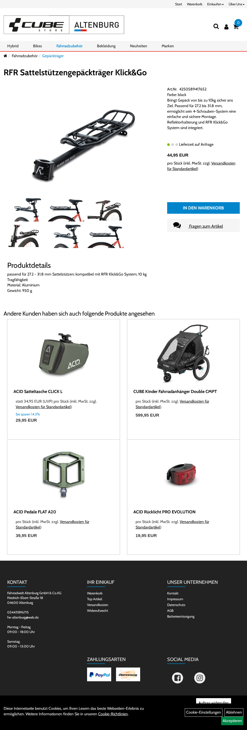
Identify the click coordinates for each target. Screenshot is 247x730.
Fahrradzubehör (69, 46)
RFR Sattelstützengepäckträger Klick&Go (75, 72)
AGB (170, 610)
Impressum (175, 599)
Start (178, 4)
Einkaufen (214, 4)
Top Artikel (94, 599)
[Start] (5, 56)
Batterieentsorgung (180, 616)
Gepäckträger (53, 56)
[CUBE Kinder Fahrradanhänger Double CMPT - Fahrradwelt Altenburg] (183, 354)
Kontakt (172, 593)
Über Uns (235, 4)
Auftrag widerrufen (214, 703)
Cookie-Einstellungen (203, 712)
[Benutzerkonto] (226, 26)
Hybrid (13, 46)
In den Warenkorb (203, 208)
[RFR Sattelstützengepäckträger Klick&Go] (83, 145)
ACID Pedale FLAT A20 (35, 512)
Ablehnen (234, 712)
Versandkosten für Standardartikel (43, 407)
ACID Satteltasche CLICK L (38, 391)
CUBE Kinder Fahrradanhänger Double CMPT (175, 391)
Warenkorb (194, 4)
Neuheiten (138, 46)
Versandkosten (97, 605)
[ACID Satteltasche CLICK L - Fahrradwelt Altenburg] (64, 354)
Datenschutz (176, 605)
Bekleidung (106, 46)
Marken (168, 46)
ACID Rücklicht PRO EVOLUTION (164, 512)
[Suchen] (216, 26)
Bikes (37, 46)
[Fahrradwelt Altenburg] (64, 24)
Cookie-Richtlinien (113, 714)
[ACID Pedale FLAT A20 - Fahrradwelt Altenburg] (64, 474)
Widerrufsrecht (97, 610)
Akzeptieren (232, 720)
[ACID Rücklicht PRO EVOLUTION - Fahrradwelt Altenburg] (183, 474)
